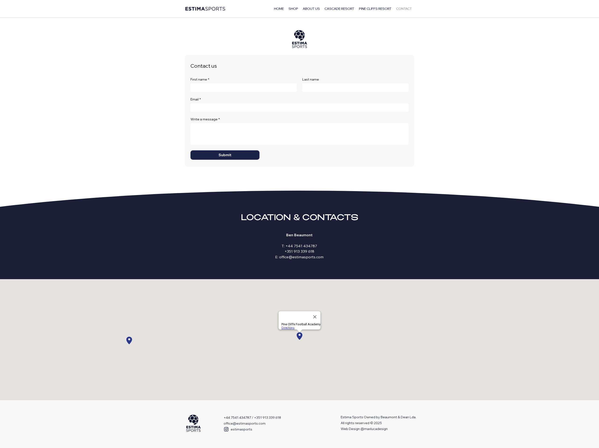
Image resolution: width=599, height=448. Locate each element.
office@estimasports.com (245, 423)
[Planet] (299, 39)
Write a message (205, 119)
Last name (310, 79)
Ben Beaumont (299, 235)
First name (199, 79)
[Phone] (226, 429)
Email (195, 99)
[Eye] (193, 424)
